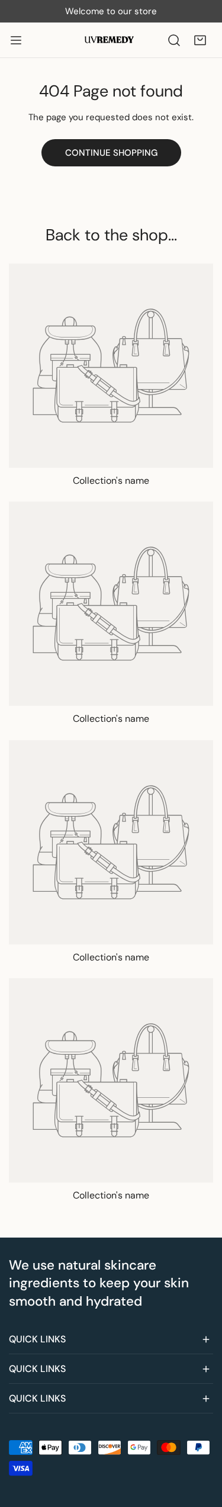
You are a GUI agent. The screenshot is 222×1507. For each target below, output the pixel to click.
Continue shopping (111, 153)
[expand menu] (16, 40)
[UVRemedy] (110, 40)
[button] (200, 40)
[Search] (174, 40)
